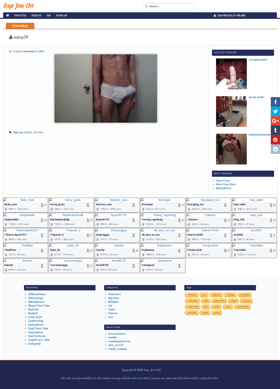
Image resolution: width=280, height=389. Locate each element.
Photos (20, 15)
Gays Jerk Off (18, 6)
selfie (216, 306)
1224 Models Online (231, 15)
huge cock (193, 306)
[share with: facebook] (275, 102)
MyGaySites (223, 188)
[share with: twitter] (275, 111)
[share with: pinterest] (275, 139)
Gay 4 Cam (223, 180)
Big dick (217, 294)
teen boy (192, 312)
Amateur (192, 294)
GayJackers (35, 332)
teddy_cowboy (117, 348)
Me (206, 306)
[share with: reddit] (275, 149)
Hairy (233, 300)
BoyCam (33, 309)
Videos (36, 15)
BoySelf (33, 313)
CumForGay (35, 320)
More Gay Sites (226, 184)
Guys (111, 309)
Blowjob (113, 301)
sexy (228, 306)
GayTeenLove (37, 336)
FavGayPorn (36, 324)
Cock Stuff (35, 317)
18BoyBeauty (36, 301)
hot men (38, 132)
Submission (242, 306)
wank (217, 312)
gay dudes (25, 132)
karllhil (112, 337)
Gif (49, 15)
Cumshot (245, 294)
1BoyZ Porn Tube (39, 305)
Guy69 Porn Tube (39, 339)
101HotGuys (35, 298)
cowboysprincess (119, 341)
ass (204, 294)
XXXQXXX (34, 343)
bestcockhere (117, 333)
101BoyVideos (37, 294)
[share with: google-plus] (275, 120)
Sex (110, 317)
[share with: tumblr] (275, 130)
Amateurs (114, 294)
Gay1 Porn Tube (38, 328)
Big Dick (113, 298)
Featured (20, 26)
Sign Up (61, 15)
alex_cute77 (115, 345)
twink (205, 312)
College (230, 294)
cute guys (192, 300)
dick (206, 300)
